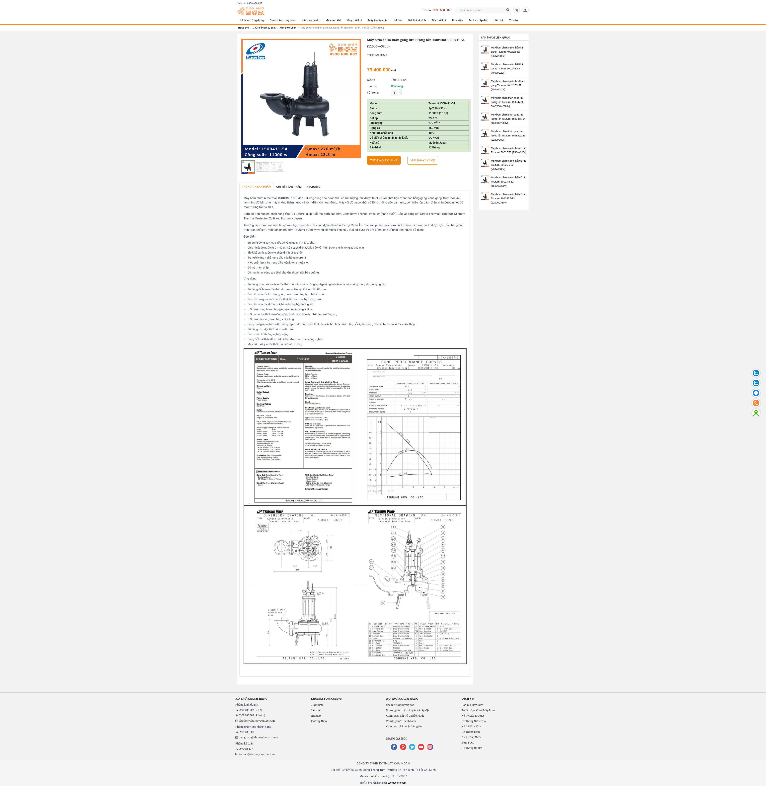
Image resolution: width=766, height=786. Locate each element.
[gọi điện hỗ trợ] (756, 403)
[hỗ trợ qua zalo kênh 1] (756, 373)
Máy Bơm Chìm (288, 27)
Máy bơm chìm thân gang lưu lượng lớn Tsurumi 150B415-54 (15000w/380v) (508, 118)
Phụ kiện (457, 20)
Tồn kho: (372, 86)
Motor (398, 20)
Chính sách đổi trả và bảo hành (405, 715)
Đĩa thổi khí (439, 20)
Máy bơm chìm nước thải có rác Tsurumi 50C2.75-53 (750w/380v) (508, 165)
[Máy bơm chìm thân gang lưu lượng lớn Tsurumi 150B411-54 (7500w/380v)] (301, 98)
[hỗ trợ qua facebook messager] (756, 393)
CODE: (371, 79)
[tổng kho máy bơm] (250, 10)
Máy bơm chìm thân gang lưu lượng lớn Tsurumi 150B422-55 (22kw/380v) (508, 135)
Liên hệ (498, 20)
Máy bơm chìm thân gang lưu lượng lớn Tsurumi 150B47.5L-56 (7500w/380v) (507, 102)
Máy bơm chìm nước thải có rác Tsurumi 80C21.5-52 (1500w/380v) (508, 181)
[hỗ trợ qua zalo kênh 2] (756, 383)
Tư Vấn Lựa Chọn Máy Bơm (478, 710)
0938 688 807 (441, 10)
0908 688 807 (246, 715)
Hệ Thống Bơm (471, 732)
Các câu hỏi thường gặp (400, 705)
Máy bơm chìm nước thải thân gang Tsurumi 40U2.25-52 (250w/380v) (507, 51)
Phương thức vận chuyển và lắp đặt (407, 710)
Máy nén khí (333, 20)
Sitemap (316, 715)
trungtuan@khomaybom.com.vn (258, 737)
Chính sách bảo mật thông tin (404, 726)
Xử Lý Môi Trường (473, 715)
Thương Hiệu (319, 721)
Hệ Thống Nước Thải (474, 721)
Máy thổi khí (354, 20)
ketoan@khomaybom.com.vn (257, 754)
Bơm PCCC (468, 742)
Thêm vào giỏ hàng (384, 160)
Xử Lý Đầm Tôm (471, 726)
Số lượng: (373, 92)
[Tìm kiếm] (508, 10)
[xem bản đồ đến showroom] (756, 413)
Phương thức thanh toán (401, 721)
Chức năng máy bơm (264, 27)
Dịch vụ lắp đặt (478, 20)
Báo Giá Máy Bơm (472, 705)
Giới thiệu (317, 705)
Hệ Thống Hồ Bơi (472, 748)
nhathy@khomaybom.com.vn (257, 720)
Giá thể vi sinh (417, 20)
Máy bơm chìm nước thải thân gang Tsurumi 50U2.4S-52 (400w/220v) (507, 68)
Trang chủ (243, 27)
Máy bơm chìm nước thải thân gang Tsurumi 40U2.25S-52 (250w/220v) (507, 85)
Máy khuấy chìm (378, 20)
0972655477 (246, 748)
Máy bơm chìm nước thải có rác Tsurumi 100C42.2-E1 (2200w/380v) (508, 198)
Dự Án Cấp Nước (472, 737)
